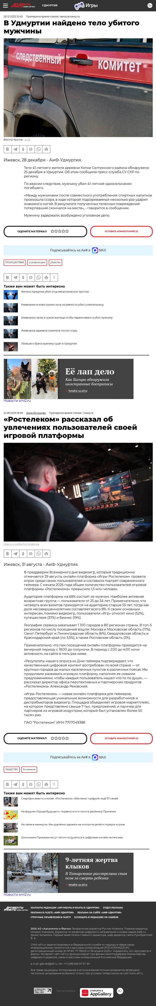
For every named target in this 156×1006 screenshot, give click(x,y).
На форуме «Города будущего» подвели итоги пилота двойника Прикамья (68, 811)
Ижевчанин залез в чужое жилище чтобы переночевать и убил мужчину (67, 317)
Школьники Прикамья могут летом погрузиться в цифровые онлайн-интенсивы (72, 837)
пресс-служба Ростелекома (21, 544)
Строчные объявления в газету (51, 917)
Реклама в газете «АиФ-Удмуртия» (52, 912)
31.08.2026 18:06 (13, 412)
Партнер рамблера (65, 991)
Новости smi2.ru (17, 401)
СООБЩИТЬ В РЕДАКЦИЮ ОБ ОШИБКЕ (96, 917)
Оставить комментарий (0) (121, 231)
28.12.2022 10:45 (13, 16)
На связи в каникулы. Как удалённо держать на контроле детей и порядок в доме (73, 824)
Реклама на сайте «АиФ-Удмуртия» (99, 912)
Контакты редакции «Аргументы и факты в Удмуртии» (65, 907)
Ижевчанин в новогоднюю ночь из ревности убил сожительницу (62, 304)
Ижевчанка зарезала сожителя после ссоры (49, 330)
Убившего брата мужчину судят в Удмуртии (49, 343)
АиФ (27, 139)
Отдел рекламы (113, 907)
